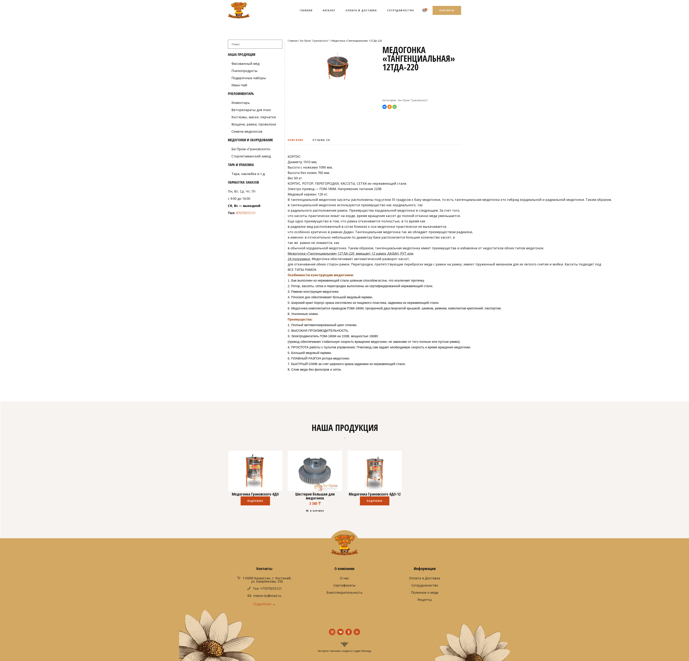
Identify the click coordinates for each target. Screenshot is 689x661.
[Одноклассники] (389, 107)
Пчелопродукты (244, 71)
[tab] (297, 141)
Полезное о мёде (424, 592)
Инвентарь (240, 103)
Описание (296, 140)
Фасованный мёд (245, 63)
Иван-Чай (239, 85)
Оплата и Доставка (424, 578)
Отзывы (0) (322, 140)
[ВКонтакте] (384, 107)
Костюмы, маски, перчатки (253, 117)
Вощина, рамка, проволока (253, 124)
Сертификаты (344, 585)
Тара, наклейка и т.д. (248, 174)
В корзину (317, 510)
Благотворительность (344, 592)
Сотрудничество (424, 585)
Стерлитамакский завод (251, 156)
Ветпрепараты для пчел (251, 110)
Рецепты (425, 599)
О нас (344, 578)
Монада (366, 651)
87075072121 (246, 213)
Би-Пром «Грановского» (250, 149)
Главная (293, 40)
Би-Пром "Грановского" (314, 40)
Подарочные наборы (248, 78)
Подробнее (255, 501)
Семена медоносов (246, 131)
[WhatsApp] (394, 107)
